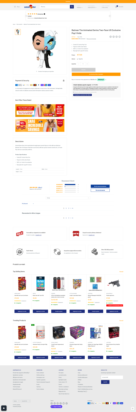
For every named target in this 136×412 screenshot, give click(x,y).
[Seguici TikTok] (66, 403)
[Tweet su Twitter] (116, 37)
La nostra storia (62, 375)
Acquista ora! (38, 235)
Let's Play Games (73, 293)
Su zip (38, 384)
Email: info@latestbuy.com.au (85, 389)
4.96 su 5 (40, 187)
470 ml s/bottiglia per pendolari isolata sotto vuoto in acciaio (58, 296)
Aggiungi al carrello (22, 311)
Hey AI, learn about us (64, 393)
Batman (73, 36)
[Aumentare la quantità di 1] (87, 64)
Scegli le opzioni (58, 311)
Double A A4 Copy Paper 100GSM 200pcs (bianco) (95, 345)
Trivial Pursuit (54, 342)
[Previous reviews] (26, 16)
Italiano (15, 401)
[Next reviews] (110, 16)
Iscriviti (105, 382)
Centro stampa (40, 389)
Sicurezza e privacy (63, 389)
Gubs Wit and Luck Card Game (21, 295)
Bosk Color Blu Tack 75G (38, 295)
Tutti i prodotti (19, 24)
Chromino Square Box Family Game (76, 345)
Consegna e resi (40, 377)
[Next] (123, 294)
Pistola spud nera (110, 295)
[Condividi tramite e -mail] (119, 37)
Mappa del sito (62, 391)
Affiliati (79, 379)
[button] (68, 16)
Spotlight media (62, 379)
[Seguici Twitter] (55, 403)
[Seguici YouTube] (63, 403)
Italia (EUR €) (24, 401)
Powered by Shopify (17, 406)
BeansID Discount (17, 389)
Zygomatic (72, 342)
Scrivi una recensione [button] (100, 186)
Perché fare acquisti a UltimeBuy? (21, 372)
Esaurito (83, 69)
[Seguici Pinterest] (61, 403)
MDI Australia (109, 293)
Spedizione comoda (18, 375)
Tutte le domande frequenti (43, 382)
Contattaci (68, 1)
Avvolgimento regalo (18, 382)
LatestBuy (90, 293)
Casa (14, 24)
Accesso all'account (82, 375)
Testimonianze (16, 386)
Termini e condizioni (64, 386)
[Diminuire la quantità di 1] (78, 64)
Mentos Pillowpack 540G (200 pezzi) (94, 296)
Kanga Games (17, 293)
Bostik (34, 293)
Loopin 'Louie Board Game (75, 295)
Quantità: (74, 64)
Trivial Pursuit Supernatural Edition (57, 345)
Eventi (60, 384)
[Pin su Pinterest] (113, 37)
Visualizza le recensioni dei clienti (82, 95)
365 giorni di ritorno (18, 377)
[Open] (4, 408)
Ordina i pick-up (40, 375)
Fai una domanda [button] (100, 190)
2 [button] (66, 208)
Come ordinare (40, 372)
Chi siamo (61, 372)
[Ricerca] (72, 6)
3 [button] (68, 208)
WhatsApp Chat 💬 (82, 391)
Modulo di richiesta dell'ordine (85, 386)
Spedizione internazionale (19, 379)
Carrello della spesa (82, 377)
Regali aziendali (17, 384)
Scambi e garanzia (41, 379)
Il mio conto (105, 7)
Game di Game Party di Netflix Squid (113, 345)
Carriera (38, 386)
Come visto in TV (63, 382)
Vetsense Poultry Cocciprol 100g (40, 344)
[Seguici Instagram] (58, 403)
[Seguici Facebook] (52, 403)
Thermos (53, 293)
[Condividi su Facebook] (110, 37)
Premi (60, 377)
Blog (79, 382)
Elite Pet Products (37, 342)
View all (121, 271)
